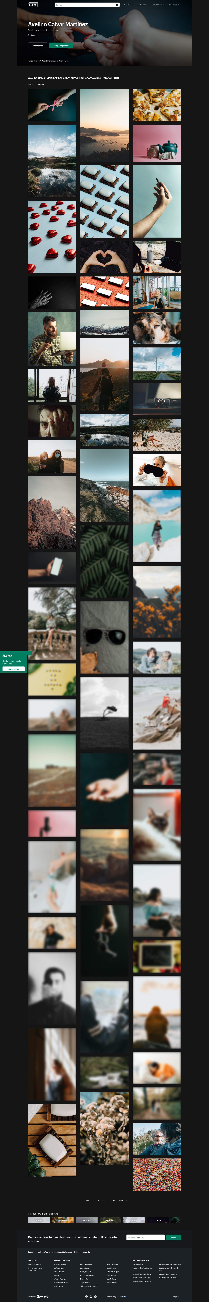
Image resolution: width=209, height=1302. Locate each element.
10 (103, 1200)
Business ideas (158, 4)
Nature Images (85, 1268)
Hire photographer (61, 45)
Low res (68, 119)
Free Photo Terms (43, 1251)
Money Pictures (85, 1271)
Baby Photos (58, 1286)
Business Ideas (138, 1264)
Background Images (87, 1275)
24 (126, 1200)
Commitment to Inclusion (62, 1251)
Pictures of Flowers (61, 1282)
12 (114, 1200)
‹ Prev (86, 1200)
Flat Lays (57, 1275)
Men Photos (84, 1279)
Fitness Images (111, 1282)
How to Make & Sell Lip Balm (142, 1274)
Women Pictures (60, 1279)
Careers (31, 1251)
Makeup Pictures (112, 1264)
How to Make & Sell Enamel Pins (168, 1269)
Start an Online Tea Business (142, 1268)
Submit (173, 1237)
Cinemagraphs (111, 1275)
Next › (121, 1200)
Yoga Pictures (85, 1282)
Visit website (38, 45)
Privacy (77, 1251)
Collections (128, 4)
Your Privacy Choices (114, 1296)
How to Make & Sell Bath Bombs (170, 1264)
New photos (143, 4)
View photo (63, 60)
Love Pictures (111, 1279)
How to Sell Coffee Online (168, 1274)
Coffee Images (59, 1268)
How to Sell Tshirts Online (142, 1281)
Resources (173, 4)
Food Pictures (111, 1268)
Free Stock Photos (34, 1264)
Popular (41, 84)
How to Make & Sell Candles (168, 1277)
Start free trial (13, 668)
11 (108, 1200)
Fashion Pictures (86, 1264)
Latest (31, 84)
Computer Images (112, 1271)
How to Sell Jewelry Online (142, 1277)
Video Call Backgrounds (88, 1286)
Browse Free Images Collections (35, 1269)
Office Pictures (59, 1271)
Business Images (60, 1264)
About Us (86, 1251)
